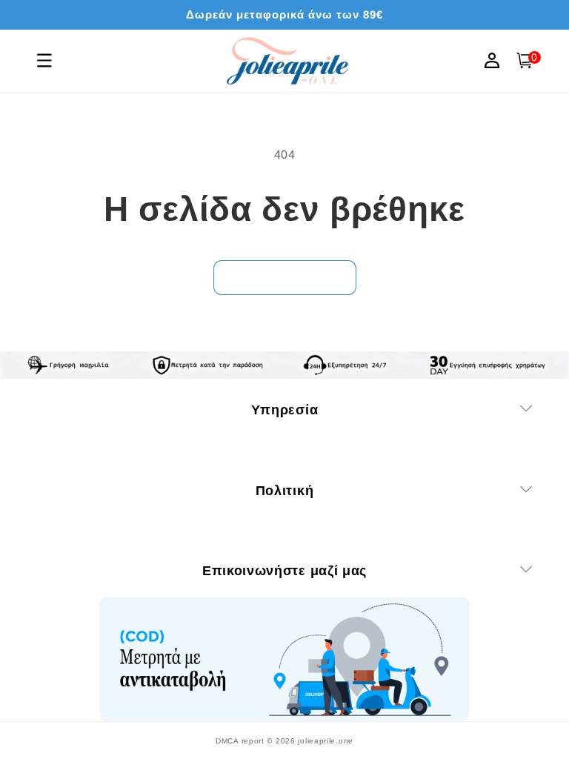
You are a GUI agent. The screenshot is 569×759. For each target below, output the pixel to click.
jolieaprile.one (325, 741)
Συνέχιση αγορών (285, 277)
